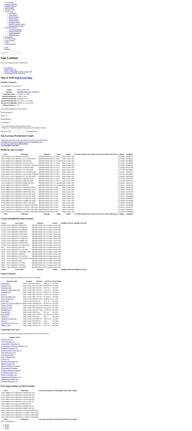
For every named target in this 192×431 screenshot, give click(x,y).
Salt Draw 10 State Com (8, 319)
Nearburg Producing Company (11, 370)
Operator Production (15, 29)
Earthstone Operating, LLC (9, 348)
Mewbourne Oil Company (9, 368)
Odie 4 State (5, 301)
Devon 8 (4, 294)
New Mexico (9, 68)
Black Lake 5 (5, 283)
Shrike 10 (4, 321)
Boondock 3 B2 (6, 288)
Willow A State (6, 325)
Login (7, 47)
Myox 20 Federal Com (8, 297)
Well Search (12, 13)
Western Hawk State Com (9, 323)
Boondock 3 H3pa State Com (10, 290)
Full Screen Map (23, 77)
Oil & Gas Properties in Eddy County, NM (18, 72)
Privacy (7, 425)
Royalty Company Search (17, 24)
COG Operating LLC (8, 342)
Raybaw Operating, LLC (9, 375)
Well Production (14, 35)
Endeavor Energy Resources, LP (11, 350)
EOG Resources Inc (7, 355)
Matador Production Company (10, 366)
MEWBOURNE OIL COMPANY (28, 92)
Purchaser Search (14, 22)
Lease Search (13, 15)
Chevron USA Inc (7, 339)
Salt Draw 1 (5, 316)
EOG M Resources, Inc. (8, 353)
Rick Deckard (5, 314)
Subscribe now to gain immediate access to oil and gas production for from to (22, 143)
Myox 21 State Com (7, 299)
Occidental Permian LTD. (9, 372)
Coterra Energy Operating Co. (10, 344)
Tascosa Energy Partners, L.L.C (11, 377)
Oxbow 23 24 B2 (6, 305)
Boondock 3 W (6, 292)
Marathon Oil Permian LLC (10, 361)
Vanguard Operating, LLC (9, 381)
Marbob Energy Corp (8, 364)
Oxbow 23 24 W (6, 308)
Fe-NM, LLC (5, 359)
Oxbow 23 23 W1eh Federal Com (12, 303)
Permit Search (13, 19)
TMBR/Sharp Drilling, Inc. (9, 379)
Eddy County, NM (11, 70)
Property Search (14, 17)
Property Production (15, 31)
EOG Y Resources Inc (8, 357)
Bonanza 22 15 (6, 285)
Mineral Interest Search (16, 26)
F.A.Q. (7, 428)
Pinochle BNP (5, 312)
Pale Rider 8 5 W (6, 310)
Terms (7, 426)
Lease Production (14, 33)
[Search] (20, 53)
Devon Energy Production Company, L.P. (14, 346)
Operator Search (14, 20)
